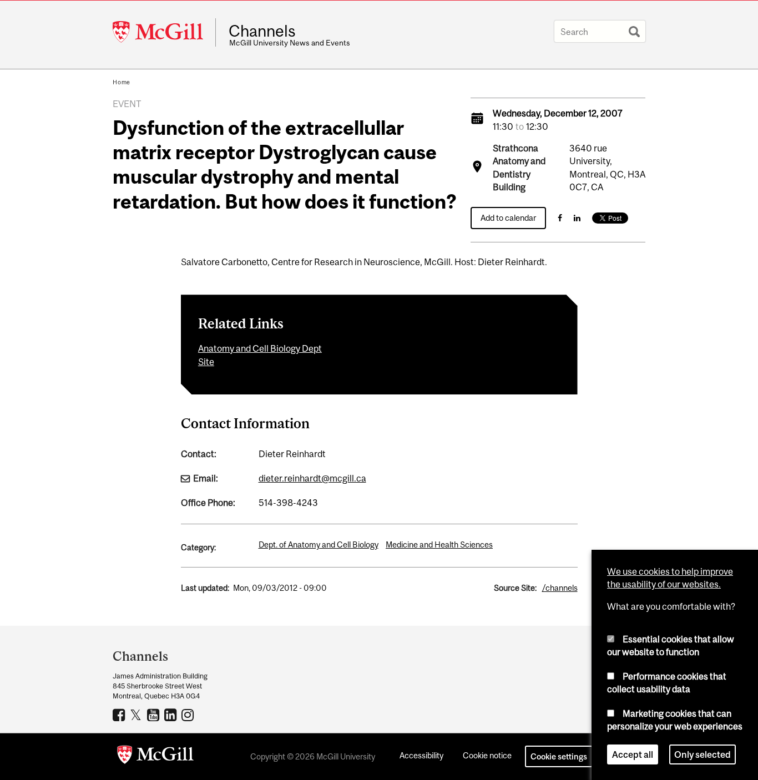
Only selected (702, 754)
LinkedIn (171, 714)
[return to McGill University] (155, 757)
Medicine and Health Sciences (439, 544)
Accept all (632, 754)
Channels (262, 31)
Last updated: (205, 587)
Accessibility (421, 755)
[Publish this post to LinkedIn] (577, 217)
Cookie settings (558, 756)
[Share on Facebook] (560, 217)
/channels (560, 587)
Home (121, 82)
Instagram (188, 714)
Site (206, 362)
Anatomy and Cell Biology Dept (260, 348)
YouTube (154, 714)
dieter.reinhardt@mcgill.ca (312, 478)
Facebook (120, 714)
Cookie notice (487, 755)
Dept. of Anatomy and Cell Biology (318, 544)
